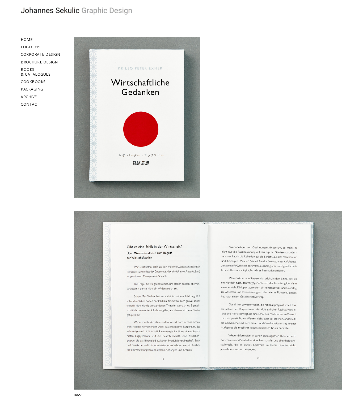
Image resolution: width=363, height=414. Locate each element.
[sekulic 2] (79, 12)
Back (78, 395)
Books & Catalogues (35, 72)
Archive (29, 96)
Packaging (32, 89)
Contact (30, 104)
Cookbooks (33, 81)
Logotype (31, 47)
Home (26, 39)
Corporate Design (40, 54)
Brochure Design (39, 62)
